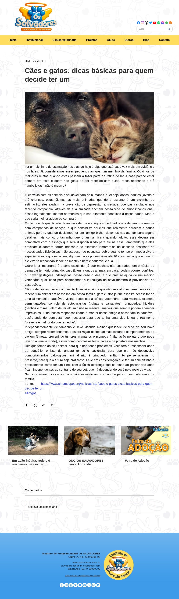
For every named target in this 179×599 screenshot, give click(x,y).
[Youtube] (154, 23)
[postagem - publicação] (71, 585)
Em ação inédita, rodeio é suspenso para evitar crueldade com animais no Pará (32, 462)
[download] (146, 23)
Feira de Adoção (137, 460)
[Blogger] (171, 23)
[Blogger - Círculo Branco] (98, 585)
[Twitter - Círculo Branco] (75, 585)
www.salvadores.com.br (86, 562)
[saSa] (93, 585)
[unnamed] (162, 23)
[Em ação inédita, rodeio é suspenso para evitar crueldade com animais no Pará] (33, 440)
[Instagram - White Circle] (66, 585)
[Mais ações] (152, 61)
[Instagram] (142, 23)
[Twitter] (150, 23)
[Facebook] (138, 23)
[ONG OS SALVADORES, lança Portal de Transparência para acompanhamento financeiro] (89, 440)
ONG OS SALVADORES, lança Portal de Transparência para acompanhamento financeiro (86, 462)
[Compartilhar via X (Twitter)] (35, 405)
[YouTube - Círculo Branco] (80, 585)
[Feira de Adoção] (146, 440)
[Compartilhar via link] (43, 405)
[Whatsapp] (167, 23)
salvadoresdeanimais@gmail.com (80, 565)
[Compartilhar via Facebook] (26, 405)
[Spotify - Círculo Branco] (84, 585)
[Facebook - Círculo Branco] (62, 585)
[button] (35, 40)
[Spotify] (158, 23)
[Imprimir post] (52, 405)
